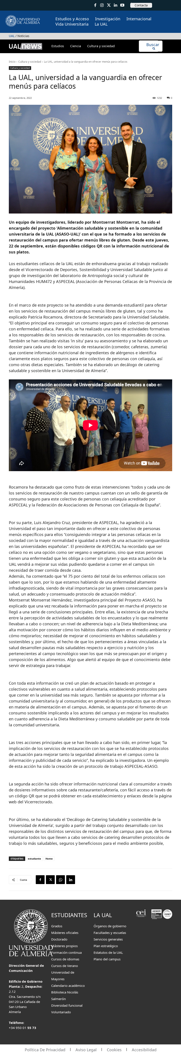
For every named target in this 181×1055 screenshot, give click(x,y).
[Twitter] (108, 5)
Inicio (12, 62)
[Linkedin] (70, 879)
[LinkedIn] (115, 5)
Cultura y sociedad (29, 62)
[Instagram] (102, 5)
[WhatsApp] (60, 879)
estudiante (34, 858)
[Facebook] (95, 5)
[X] (50, 879)
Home (49, 858)
